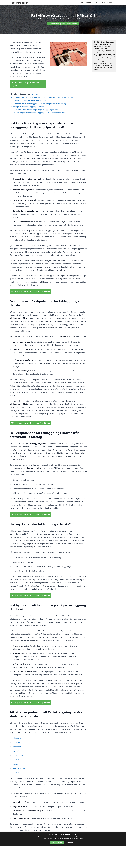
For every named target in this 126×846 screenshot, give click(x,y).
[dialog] (63, 839)
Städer (88, 3)
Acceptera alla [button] (57, 842)
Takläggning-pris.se (19, 2)
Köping (16, 764)
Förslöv (16, 759)
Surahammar (18, 755)
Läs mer (81, 838)
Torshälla (16, 773)
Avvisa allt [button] (70, 842)
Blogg (109, 3)
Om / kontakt (99, 3)
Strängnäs (17, 746)
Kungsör (16, 751)
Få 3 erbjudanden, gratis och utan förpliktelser (63, 24)
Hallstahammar (19, 768)
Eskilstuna (17, 738)
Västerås (16, 742)
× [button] (124, 833)
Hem (81, 3)
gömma (34, 94)
